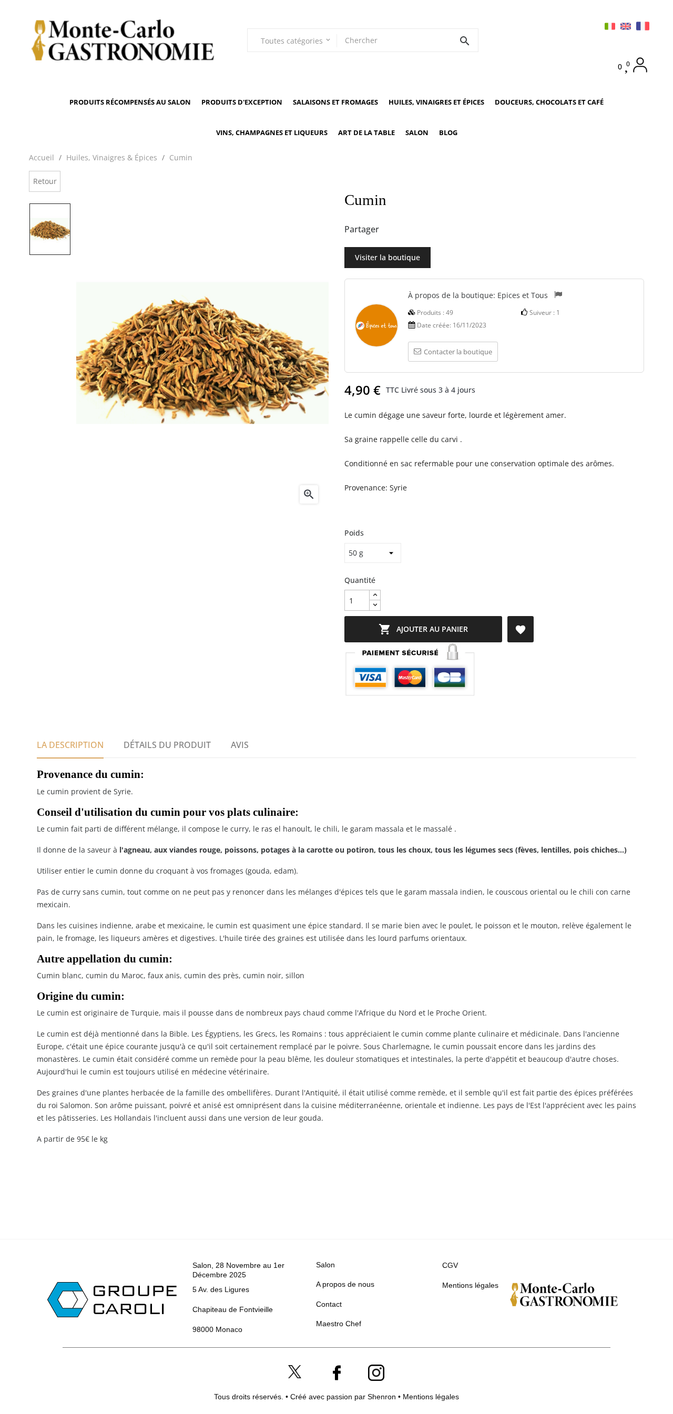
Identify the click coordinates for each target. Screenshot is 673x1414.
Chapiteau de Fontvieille (232, 1309)
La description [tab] (70, 745)
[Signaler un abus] (558, 296)
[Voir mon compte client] (640, 65)
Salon (325, 1265)
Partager (392, 229)
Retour (45, 181)
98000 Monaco (217, 1329)
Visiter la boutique (387, 257)
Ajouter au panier (423, 629)
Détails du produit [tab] (167, 745)
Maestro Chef (338, 1323)
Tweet (410, 229)
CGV (450, 1265)
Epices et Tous (522, 295)
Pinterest (427, 229)
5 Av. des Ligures (220, 1289)
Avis (240, 745)
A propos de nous (345, 1284)
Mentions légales (470, 1285)
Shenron (383, 1396)
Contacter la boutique (458, 351)
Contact (329, 1304)
